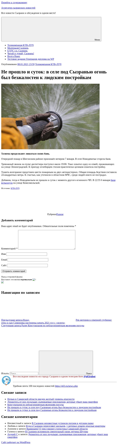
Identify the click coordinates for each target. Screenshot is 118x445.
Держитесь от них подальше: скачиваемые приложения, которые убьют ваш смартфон (52, 402)
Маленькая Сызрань (17, 48)
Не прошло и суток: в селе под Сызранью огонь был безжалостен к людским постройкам (54, 407)
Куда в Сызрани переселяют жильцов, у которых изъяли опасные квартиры (65, 426)
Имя (3, 254)
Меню (97, 40)
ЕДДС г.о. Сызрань (17, 50)
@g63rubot (89, 376)
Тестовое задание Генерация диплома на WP (30, 59)
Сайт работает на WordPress (15, 442)
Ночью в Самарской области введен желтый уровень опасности (41, 399)
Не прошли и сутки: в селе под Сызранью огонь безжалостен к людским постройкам (51, 410)
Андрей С (12, 434)
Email (4, 259)
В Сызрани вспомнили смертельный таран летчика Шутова (56, 431)
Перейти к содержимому (14, 2)
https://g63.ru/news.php (66, 386)
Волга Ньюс (13, 56)
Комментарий (9, 248)
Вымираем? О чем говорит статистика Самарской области (57, 428)
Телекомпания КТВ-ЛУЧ (20, 45)
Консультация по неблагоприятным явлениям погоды (35, 404)
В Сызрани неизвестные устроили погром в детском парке (63, 423)
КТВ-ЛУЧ (15, 188)
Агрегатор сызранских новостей (18, 7)
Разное (59, 214)
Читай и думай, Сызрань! (20, 53)
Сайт (3, 265)
